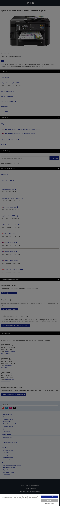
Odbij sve (49, 500)
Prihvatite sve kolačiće (49, 496)
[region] (29, 500)
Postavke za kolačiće (49, 503)
